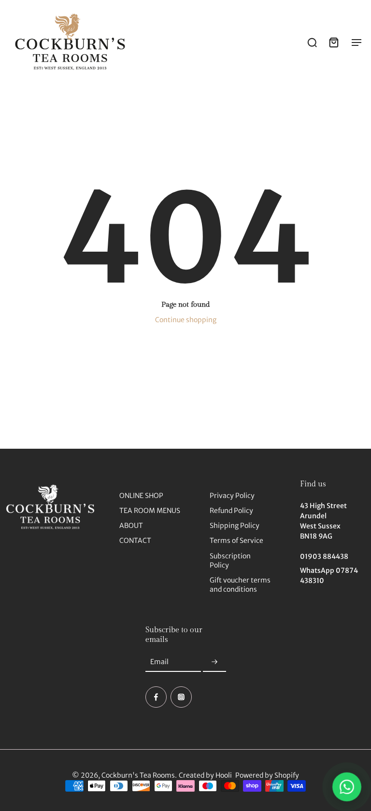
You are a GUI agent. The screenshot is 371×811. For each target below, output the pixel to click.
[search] (312, 42)
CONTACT (135, 540)
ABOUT (131, 525)
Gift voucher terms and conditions (240, 585)
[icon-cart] (333, 42)
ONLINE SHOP (141, 495)
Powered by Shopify (267, 775)
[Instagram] (181, 697)
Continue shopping (185, 319)
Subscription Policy (230, 560)
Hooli (223, 775)
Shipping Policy (234, 525)
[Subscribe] (214, 662)
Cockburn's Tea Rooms (138, 775)
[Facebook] (156, 697)
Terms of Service (236, 540)
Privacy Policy (232, 495)
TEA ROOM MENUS (149, 510)
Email (159, 661)
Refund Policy (231, 510)
